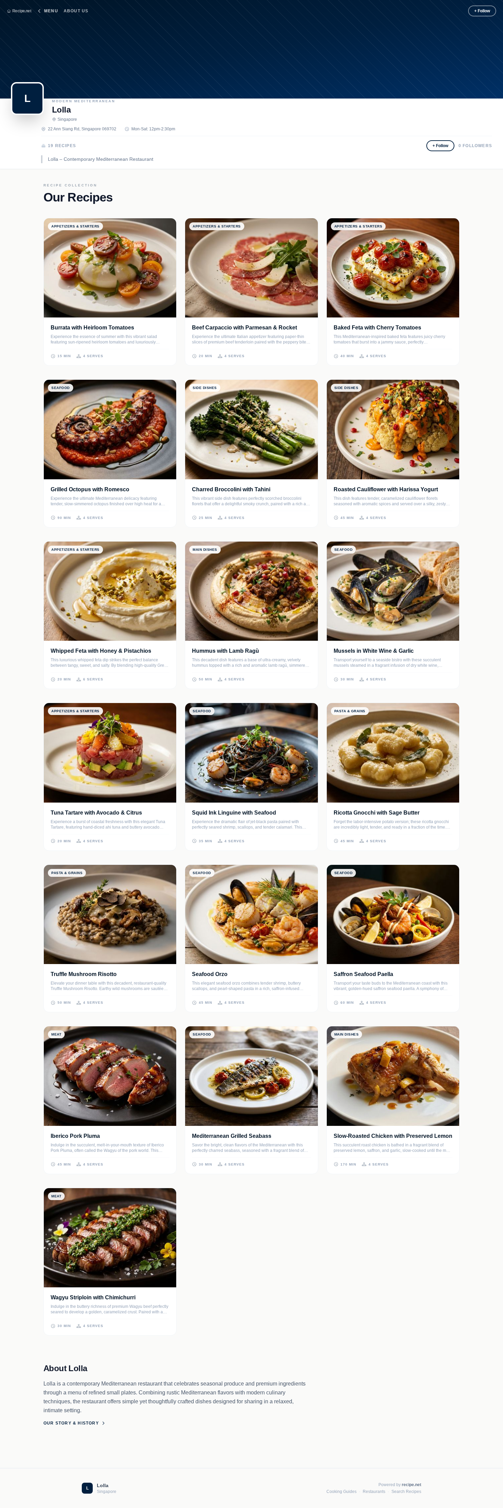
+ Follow (482, 11)
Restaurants (374, 1491)
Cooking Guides (341, 1491)
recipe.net (411, 1484)
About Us (76, 11)
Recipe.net (21, 11)
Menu (51, 11)
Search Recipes (406, 1491)
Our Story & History (71, 1423)
